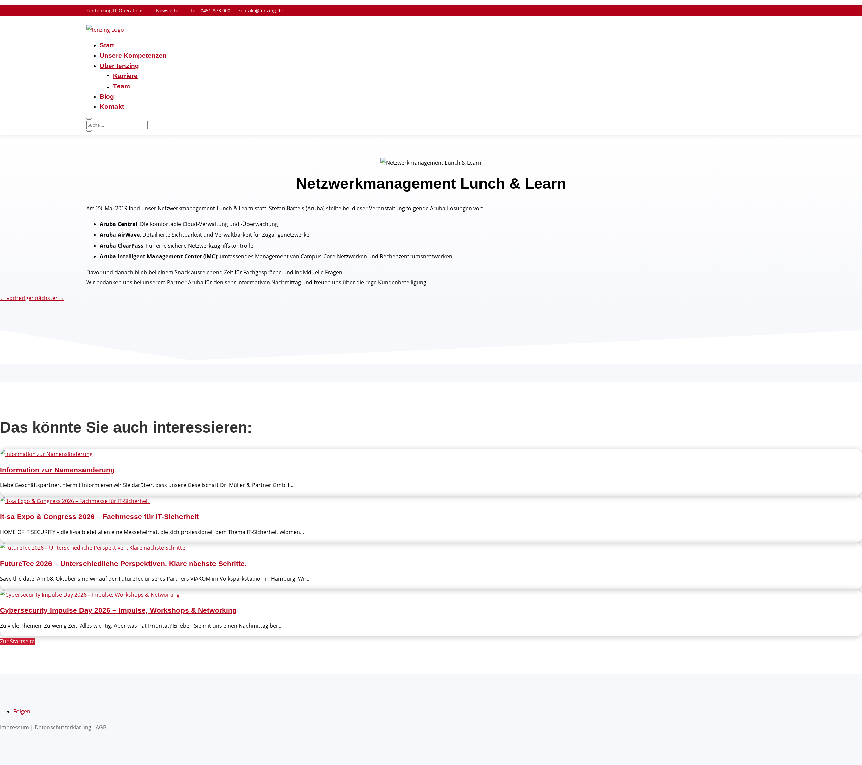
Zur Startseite (17, 641)
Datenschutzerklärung (62, 727)
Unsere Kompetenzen (133, 55)
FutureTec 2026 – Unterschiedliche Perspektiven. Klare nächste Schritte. (123, 563)
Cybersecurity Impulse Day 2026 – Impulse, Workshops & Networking (118, 610)
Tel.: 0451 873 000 (210, 10)
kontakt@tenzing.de (260, 10)
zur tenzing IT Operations (115, 10)
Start (107, 45)
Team (121, 86)
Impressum (14, 727)
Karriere (125, 75)
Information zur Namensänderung (57, 470)
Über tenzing (119, 65)
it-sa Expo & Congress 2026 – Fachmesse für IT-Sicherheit (99, 516)
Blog (107, 96)
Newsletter (168, 10)
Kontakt (112, 106)
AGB (101, 727)
